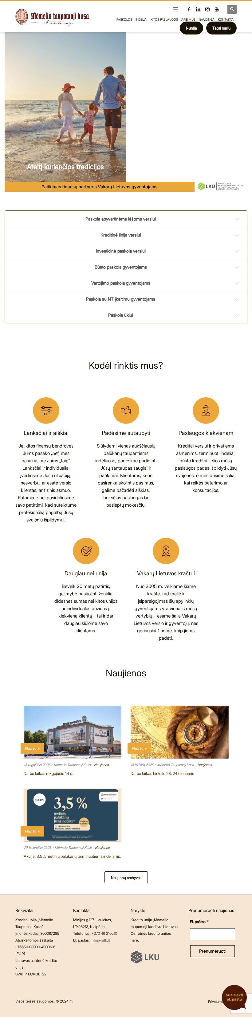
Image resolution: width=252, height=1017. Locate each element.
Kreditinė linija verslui (120, 234)
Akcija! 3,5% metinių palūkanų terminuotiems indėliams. (72, 856)
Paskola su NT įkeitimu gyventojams (120, 299)
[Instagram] (207, 9)
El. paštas (199, 921)
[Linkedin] (198, 9)
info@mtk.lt (100, 940)
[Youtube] (216, 9)
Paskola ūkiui (120, 315)
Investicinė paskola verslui (121, 250)
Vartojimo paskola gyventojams (120, 283)
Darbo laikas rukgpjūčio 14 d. (48, 773)
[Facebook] (189, 9)
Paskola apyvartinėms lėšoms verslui (120, 218)
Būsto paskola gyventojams (121, 266)
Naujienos (101, 765)
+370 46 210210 (104, 933)
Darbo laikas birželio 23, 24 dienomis (162, 773)
